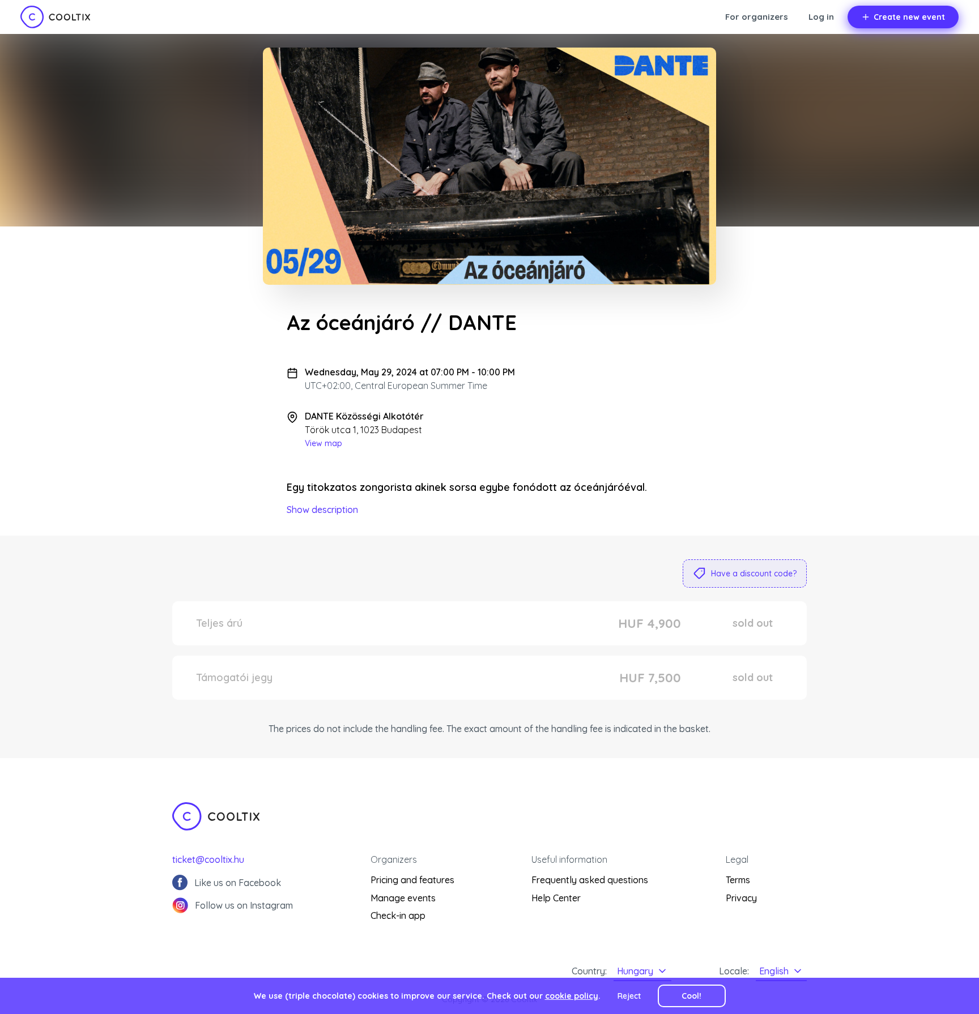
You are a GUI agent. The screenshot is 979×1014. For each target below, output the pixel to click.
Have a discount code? (754, 573)
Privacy (741, 898)
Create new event (909, 17)
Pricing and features (412, 879)
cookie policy (571, 996)
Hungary (635, 971)
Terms (738, 879)
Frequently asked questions (589, 879)
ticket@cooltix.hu (208, 859)
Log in (821, 16)
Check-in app (398, 915)
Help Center (556, 898)
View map (323, 443)
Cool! (691, 996)
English (774, 971)
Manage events (403, 898)
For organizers (756, 16)
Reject (629, 996)
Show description (322, 509)
